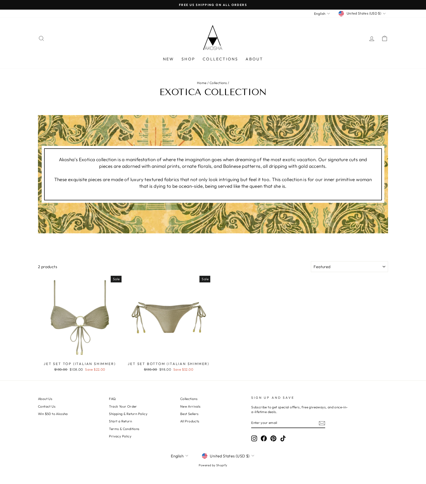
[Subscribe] (322, 423)
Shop (188, 58)
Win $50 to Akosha (53, 414)
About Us (45, 399)
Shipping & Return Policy (128, 414)
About (254, 58)
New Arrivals (190, 406)
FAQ (112, 399)
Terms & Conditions (124, 429)
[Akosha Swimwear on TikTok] (283, 438)
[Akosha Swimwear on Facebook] (264, 438)
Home (202, 83)
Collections (220, 58)
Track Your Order (123, 406)
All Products (189, 421)
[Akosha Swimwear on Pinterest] (273, 438)
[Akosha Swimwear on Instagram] (254, 438)
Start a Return (120, 421)
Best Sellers (189, 414)
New (168, 58)
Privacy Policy (120, 436)
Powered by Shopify (213, 465)
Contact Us (46, 406)
